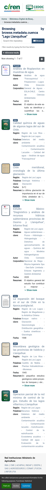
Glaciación (27, 184)
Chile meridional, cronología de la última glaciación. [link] (28, 171)
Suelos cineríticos (33, 331)
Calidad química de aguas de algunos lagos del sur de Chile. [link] (28, 126)
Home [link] (4, 19)
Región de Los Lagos (31, 136)
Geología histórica (32, 180)
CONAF (30, 468)
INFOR (8, 471)
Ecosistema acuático (31, 436)
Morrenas (27, 369)
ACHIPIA (20, 465)
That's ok (6, 486)
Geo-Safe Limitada (34, 267)
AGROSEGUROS (17, 468)
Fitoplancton (30, 82)
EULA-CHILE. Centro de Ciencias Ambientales (34, 94)
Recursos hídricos (31, 411)
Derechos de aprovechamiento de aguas (34, 245)
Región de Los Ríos (33, 133)
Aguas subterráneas (33, 232)
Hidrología (38, 235)
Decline (16, 486)
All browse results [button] (12, 53)
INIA (6, 465)
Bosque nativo (31, 318)
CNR (12, 465)
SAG (7, 468)
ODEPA (37, 465)
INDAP (29, 465)
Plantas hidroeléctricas (33, 366)
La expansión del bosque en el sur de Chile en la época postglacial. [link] (28, 302)
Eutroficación (37, 427)
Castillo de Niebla (32, 363)
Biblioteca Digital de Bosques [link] (22, 19)
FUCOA (38, 468)
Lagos (41, 82)
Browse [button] (39, 41)
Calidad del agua (31, 440)
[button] (41, 59)
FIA (14, 471)
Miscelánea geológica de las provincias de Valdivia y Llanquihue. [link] (28, 350)
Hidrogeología (32, 238)
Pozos (27, 235)
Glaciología (27, 334)
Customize (26, 486)
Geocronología (30, 325)
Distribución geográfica (33, 328)
